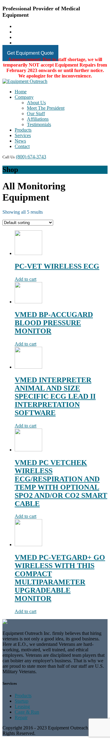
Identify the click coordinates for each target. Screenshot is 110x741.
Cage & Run (27, 712)
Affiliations (38, 119)
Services (23, 135)
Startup (21, 701)
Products (23, 130)
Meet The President (45, 108)
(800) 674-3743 (31, 156)
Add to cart (25, 279)
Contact (22, 146)
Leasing (22, 706)
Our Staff (36, 113)
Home (21, 91)
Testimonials (39, 124)
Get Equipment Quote (30, 53)
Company (24, 97)
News (20, 140)
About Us (36, 102)
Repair (21, 717)
